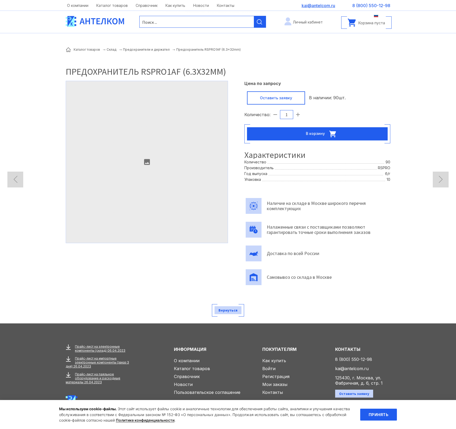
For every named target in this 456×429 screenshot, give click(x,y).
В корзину (316, 133)
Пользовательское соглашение (207, 392)
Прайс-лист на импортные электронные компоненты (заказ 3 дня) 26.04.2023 (97, 362)
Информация (190, 349)
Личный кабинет (308, 22)
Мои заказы (274, 384)
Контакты (225, 5)
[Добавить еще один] (298, 114)
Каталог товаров (112, 5)
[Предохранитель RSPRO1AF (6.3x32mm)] (147, 162)
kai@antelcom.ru (352, 368)
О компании (77, 5)
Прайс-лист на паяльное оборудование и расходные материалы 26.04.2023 (93, 378)
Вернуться (228, 310)
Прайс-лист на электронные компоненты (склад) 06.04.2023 (100, 348)
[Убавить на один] (275, 114)
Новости (201, 5)
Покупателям (279, 349)
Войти (269, 368)
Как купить (175, 5)
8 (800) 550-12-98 (353, 359)
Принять (378, 414)
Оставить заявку (276, 98)
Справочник (147, 5)
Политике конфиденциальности (145, 420)
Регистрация (275, 376)
